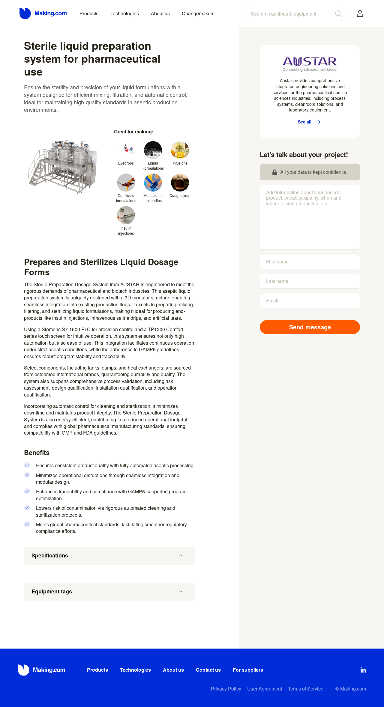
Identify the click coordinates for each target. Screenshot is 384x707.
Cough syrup (180, 195)
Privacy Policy (226, 688)
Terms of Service (305, 688)
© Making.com (350, 688)
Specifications (50, 555)
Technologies (124, 13)
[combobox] (295, 13)
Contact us (208, 669)
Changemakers (198, 13)
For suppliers (248, 669)
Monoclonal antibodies (153, 198)
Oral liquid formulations (126, 198)
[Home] (44, 13)
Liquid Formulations (153, 165)
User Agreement (264, 688)
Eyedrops (126, 162)
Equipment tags (52, 591)
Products (89, 13)
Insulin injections (126, 230)
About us (160, 13)
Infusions (180, 162)
